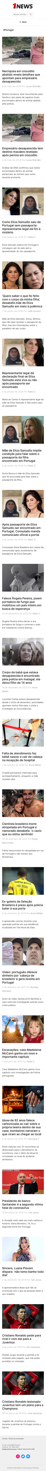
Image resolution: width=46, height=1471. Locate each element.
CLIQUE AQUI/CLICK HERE (26, 1449)
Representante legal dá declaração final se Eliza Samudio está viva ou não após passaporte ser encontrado (19, 380)
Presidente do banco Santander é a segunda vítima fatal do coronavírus (22, 1204)
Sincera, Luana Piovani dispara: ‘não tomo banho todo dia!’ (23, 1271)
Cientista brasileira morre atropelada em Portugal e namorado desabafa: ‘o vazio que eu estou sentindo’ (21, 829)
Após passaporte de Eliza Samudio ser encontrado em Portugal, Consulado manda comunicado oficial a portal (21, 530)
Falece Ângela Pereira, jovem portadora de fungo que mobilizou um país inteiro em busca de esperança (22, 603)
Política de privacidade (16, 1438)
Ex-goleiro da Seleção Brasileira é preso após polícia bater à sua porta (22, 905)
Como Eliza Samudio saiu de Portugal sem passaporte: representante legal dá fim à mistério (21, 227)
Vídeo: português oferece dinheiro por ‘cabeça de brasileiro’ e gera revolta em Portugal (21, 977)
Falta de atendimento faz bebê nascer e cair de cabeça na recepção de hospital (22, 757)
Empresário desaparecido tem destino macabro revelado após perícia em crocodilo (22, 152)
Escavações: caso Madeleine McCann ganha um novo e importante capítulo (21, 1053)
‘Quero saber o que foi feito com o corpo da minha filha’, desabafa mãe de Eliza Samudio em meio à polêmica (22, 301)
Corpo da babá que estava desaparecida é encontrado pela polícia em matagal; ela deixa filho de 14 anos (21, 677)
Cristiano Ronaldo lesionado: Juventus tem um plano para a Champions (22, 1405)
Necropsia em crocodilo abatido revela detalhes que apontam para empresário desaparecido (21, 76)
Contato (4, 1438)
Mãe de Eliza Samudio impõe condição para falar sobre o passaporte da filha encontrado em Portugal (22, 456)
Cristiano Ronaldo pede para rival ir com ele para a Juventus (21, 1339)
